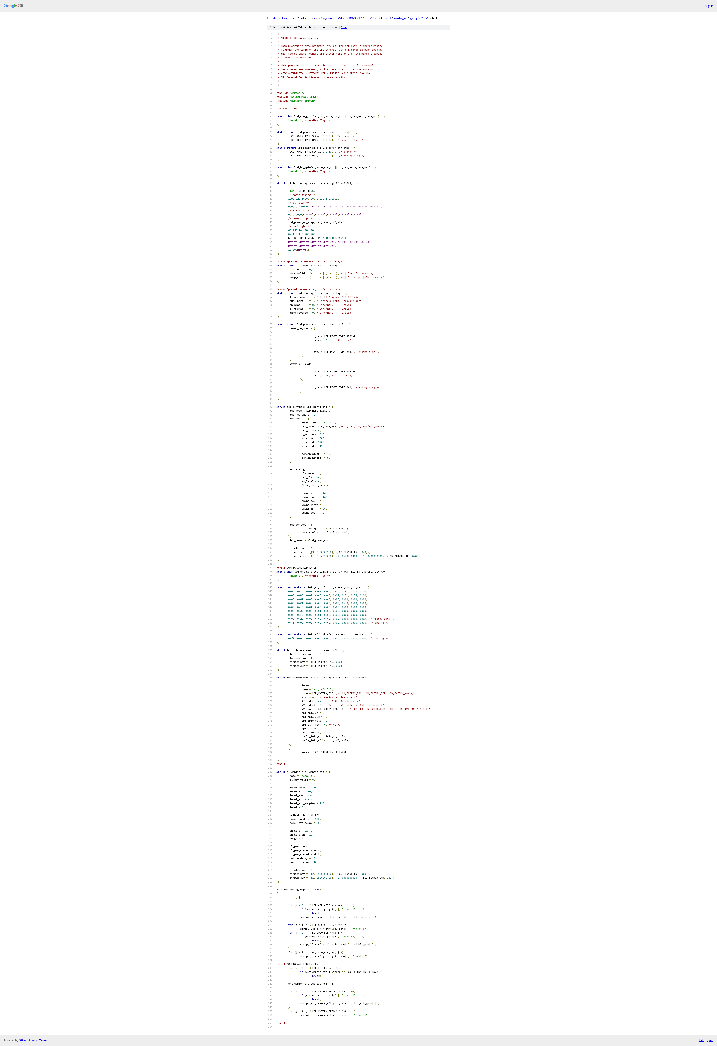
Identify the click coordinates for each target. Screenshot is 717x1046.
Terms (43, 1040)
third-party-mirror (282, 18)
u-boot (305, 18)
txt (701, 1040)
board (386, 18)
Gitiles (22, 1040)
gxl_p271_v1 (419, 18)
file (344, 27)
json (710, 1040)
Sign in (709, 6)
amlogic (400, 18)
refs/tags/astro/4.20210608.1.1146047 (344, 18)
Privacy (32, 1040)
